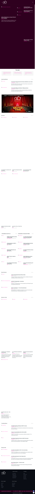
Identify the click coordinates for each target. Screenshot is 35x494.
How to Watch (14, 473)
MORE (16, 233)
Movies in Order (2, 353)
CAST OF (32, 115)
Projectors (13, 485)
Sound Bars (13, 486)
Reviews (24, 264)
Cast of (24, 8)
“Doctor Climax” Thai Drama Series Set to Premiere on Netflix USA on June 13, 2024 (21, 81)
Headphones (12, 463)
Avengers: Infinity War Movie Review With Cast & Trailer (18, 274)
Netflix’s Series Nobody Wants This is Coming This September (28, 11)
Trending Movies (10, 238)
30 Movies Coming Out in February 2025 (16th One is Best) (28, 73)
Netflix (7, 238)
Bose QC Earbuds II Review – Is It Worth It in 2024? (17, 462)
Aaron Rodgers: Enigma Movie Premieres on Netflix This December (19, 438)
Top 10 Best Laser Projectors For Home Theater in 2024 (18, 456)
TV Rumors (2, 486)
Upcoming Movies (13, 82)
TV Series (2, 487)
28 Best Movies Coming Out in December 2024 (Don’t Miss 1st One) (7, 73)
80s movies (24, 476)
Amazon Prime (24, 238)
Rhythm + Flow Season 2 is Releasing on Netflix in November (28, 40)
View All (32, 79)
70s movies (24, 475)
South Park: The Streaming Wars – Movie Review (17, 281)
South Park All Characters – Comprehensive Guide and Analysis (28, 7)
